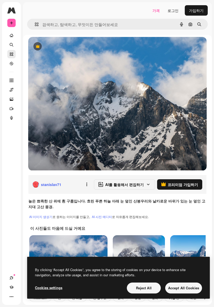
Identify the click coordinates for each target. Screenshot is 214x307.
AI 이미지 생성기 (40, 216)
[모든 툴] (11, 80)
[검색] (11, 45)
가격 (156, 10)
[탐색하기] (11, 63)
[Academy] (11, 287)
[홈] (11, 35)
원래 (58, 46)
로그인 (173, 10)
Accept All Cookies (183, 287)
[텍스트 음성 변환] (11, 118)
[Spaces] (11, 90)
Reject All (144, 287)
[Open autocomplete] (34, 24)
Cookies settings (48, 287)
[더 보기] (11, 296)
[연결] (11, 278)
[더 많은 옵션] (86, 184)
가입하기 (196, 10)
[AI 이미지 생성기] (11, 99)
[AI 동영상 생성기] (11, 108)
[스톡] (11, 54)
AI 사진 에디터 (102, 216)
